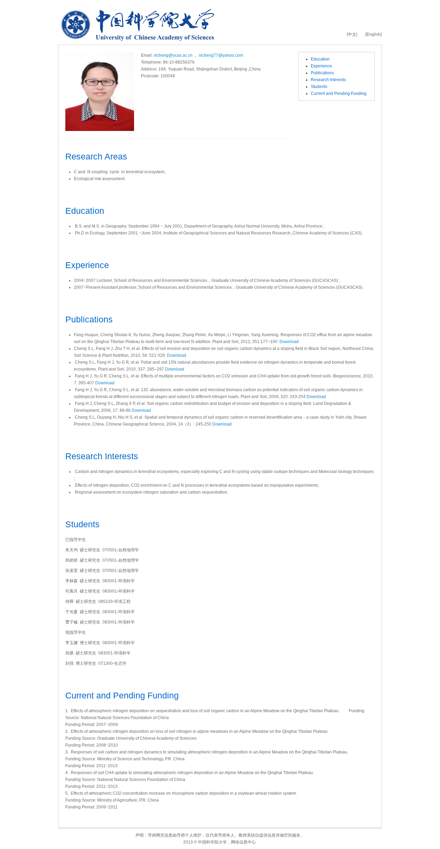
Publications (322, 72)
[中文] (352, 34)
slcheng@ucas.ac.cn (173, 55)
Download (289, 341)
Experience (321, 66)
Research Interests (328, 79)
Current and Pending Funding (338, 93)
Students (319, 86)
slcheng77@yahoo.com (221, 55)
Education (320, 59)
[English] (373, 34)
